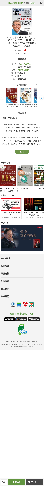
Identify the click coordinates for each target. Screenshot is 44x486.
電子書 (20, 3)
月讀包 (26, 3)
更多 (22, 152)
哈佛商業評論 (25, 64)
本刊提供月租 (34, 482)
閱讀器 (32, 3)
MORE (37, 85)
